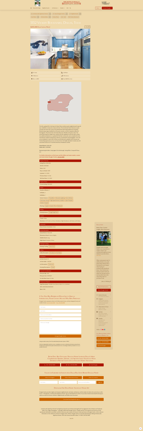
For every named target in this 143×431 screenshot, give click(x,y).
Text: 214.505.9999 (60, 302)
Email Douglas (102, 345)
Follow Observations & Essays (71, 377)
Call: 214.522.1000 (51, 302)
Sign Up (100, 382)
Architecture (54, 8)
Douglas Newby (100, 224)
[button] (60, 102)
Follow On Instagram (49, 377)
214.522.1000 (61, 157)
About (97, 8)
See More (99, 255)
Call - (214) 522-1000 (103, 338)
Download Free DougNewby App (71, 399)
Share (87, 26)
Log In (71, 418)
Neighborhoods (45, 8)
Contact (106, 8)
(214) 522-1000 (86, 415)
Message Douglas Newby (60, 336)
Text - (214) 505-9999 (104, 342)
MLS (67, 8)
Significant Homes (63, 408)
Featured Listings (36, 8)
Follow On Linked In (93, 377)
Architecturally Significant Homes (48, 408)
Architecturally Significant (75, 408)
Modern (62, 8)
